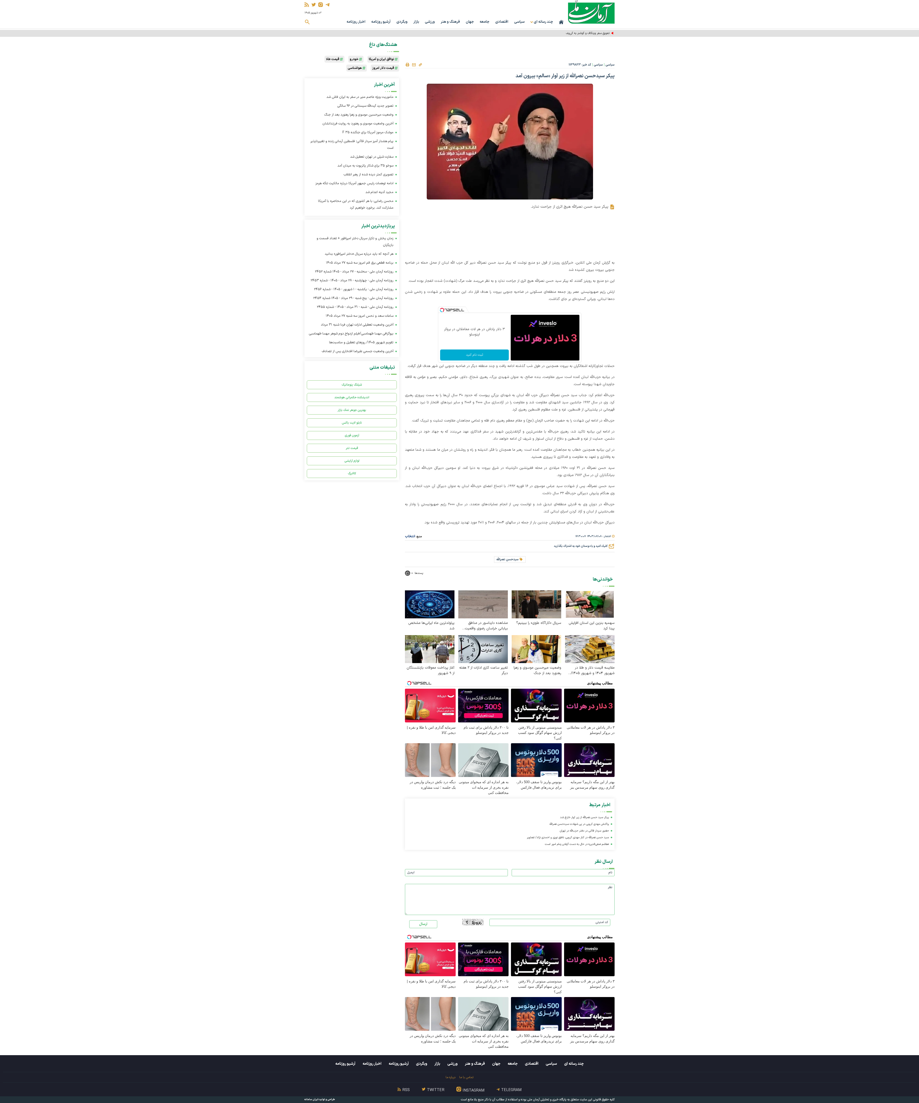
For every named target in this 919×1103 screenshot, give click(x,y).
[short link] (420, 64)
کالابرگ (352, 473)
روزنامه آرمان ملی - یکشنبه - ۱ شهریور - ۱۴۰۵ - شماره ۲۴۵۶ (353, 289)
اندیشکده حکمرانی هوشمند (351, 397)
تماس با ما (466, 1077)
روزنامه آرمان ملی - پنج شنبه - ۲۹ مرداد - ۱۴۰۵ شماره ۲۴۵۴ (353, 298)
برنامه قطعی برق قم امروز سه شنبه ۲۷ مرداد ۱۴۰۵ (359, 262)
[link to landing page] (591, 12)
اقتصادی (501, 22)
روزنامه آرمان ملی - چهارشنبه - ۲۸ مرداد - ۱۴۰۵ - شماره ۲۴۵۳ (352, 280)
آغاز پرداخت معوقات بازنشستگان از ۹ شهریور (430, 670)
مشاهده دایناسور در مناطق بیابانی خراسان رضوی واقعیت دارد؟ (486, 625)
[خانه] (561, 22)
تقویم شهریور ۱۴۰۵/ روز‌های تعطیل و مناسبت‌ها (361, 342)
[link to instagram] (320, 4)
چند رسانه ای (574, 1064)
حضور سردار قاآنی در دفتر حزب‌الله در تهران (584, 831)
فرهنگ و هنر (450, 22)
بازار (416, 22)
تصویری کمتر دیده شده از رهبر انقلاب (368, 174)
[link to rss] (306, 4)
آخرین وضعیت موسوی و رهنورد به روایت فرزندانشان (357, 123)
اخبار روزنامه (356, 22)
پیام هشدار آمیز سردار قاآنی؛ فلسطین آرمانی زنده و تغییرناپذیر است (351, 144)
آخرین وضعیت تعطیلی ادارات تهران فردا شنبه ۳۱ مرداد (357, 324)
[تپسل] (442, 310)
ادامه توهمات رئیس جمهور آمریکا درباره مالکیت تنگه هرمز (354, 183)
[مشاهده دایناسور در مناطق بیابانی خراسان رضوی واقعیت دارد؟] (483, 604)
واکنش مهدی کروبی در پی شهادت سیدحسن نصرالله (579, 824)
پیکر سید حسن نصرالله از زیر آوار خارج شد (584, 817)
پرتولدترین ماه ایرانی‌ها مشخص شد (431, 625)
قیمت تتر (352, 448)
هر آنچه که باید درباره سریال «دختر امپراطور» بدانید (359, 253)
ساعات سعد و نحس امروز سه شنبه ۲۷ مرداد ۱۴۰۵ (359, 315)
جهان (470, 22)
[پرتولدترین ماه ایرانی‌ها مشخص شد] (429, 604)
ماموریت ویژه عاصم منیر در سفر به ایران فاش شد (359, 97)
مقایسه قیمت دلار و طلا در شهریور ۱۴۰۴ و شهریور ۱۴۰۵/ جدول (593, 670)
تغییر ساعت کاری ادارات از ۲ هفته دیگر (483, 670)
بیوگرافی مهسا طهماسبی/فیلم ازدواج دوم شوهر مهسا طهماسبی (351, 333)
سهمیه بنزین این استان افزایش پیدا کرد (592, 625)
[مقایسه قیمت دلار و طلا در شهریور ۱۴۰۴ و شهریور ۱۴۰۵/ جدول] (590, 649)
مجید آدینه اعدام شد (379, 192)
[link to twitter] (313, 4)
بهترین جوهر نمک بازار (352, 410)
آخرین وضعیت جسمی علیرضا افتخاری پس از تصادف (357, 351)
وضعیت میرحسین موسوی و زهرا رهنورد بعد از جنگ (537, 670)
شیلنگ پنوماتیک (352, 384)
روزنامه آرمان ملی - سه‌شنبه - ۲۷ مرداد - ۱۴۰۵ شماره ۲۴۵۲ (354, 271)
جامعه (484, 22)
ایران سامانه (311, 1099)
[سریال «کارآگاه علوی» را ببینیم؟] (536, 604)
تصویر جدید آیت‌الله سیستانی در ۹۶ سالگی (365, 105)
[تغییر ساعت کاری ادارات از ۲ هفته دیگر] (483, 649)
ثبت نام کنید (474, 354)
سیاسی (519, 22)
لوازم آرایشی (351, 461)
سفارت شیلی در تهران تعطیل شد (371, 156)
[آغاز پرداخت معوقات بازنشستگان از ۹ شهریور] (429, 649)
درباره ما (450, 1077)
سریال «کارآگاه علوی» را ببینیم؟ (538, 623)
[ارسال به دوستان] (413, 64)
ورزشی (430, 22)
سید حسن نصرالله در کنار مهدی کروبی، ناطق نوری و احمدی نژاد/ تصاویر (568, 837)
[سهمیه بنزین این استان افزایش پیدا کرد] (590, 604)
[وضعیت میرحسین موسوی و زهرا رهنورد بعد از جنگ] (536, 649)
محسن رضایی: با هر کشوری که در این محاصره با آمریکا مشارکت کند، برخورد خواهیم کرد (355, 204)
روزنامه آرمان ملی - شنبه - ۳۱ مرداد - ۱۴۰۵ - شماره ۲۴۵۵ (355, 307)
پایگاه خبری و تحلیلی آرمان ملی (546, 1099)
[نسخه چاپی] (407, 64)
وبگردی (402, 22)
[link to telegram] (327, 4)
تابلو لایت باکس (352, 423)
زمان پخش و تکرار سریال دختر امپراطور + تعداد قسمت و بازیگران (355, 242)
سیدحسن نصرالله (507, 559)
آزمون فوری (352, 435)
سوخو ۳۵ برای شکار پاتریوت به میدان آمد (365, 165)
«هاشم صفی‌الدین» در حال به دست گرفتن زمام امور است (577, 844)
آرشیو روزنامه (381, 22)
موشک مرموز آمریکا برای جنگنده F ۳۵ (367, 132)
